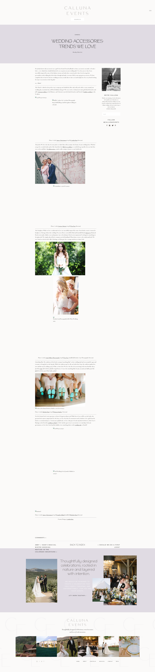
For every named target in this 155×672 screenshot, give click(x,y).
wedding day (78, 425)
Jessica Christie (62, 226)
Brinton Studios (58, 412)
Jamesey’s (88, 233)
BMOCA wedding (67, 147)
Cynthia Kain (74, 140)
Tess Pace (73, 226)
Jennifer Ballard (61, 515)
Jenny (41, 368)
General (77, 34)
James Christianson (62, 140)
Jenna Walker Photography (53, 358)
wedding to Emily (52, 423)
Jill (36, 371)
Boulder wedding (87, 92)
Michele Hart (46, 412)
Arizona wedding (42, 92)
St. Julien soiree (51, 149)
